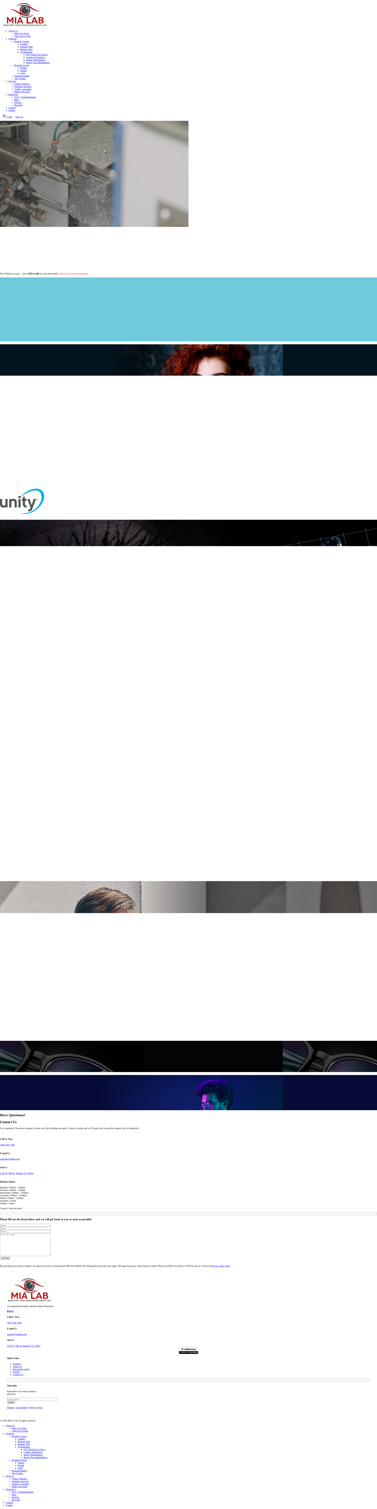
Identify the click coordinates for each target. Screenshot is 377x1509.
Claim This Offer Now (25, 1070)
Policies (18, 102)
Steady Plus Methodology (38, 62)
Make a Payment (22, 92)
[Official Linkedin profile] (10, 1311)
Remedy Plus (26, 49)
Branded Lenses (21, 65)
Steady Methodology (36, 60)
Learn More (20, 909)
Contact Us (18, 1374)
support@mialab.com (10, 1159)
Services (12, 81)
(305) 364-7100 (7, 1145)
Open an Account (22, 36)
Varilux (23, 68)
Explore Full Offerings (25, 652)
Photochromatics (22, 76)
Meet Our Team (21, 33)
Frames (11, 110)
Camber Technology (35, 57)
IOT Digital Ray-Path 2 (37, 54)
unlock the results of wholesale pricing (32, 487)
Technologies (26, 52)
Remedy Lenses (21, 41)
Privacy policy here (221, 1266)
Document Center (21, 1369)
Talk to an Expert (46, 1070)
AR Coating (20, 78)
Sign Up (19, 117)
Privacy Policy (36, 1407)
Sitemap (10, 1407)
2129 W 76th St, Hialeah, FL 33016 (16, 1173)
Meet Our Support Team (17, 1109)
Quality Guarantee (22, 89)
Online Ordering (22, 84)
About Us (13, 31)
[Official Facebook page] (7, 1311)
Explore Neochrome (24, 836)
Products (12, 39)
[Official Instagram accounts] (12, 1311)
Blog (16, 100)
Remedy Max (26, 47)
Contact (12, 108)
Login (9, 117)
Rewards (18, 105)
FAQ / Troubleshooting (25, 97)
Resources (13, 94)
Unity (22, 73)
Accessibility (22, 1407)
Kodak (23, 70)
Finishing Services (22, 86)
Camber (24, 44)
